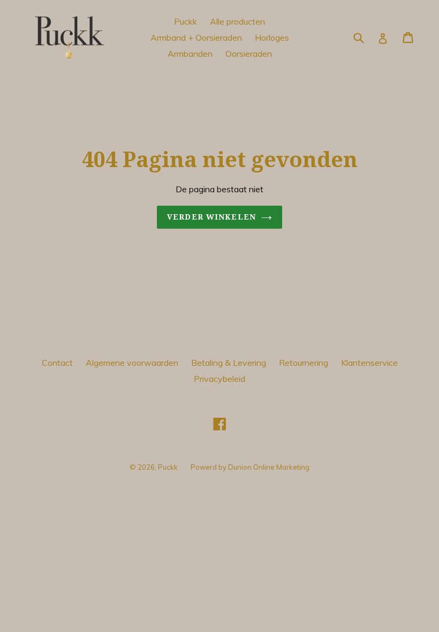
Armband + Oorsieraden (196, 37)
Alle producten (237, 21)
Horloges (272, 37)
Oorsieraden (248, 53)
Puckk (185, 21)
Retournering (303, 362)
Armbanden (190, 53)
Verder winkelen (211, 217)
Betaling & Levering (228, 362)
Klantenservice (369, 362)
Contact (57, 362)
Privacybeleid (219, 378)
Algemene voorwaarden (132, 362)
